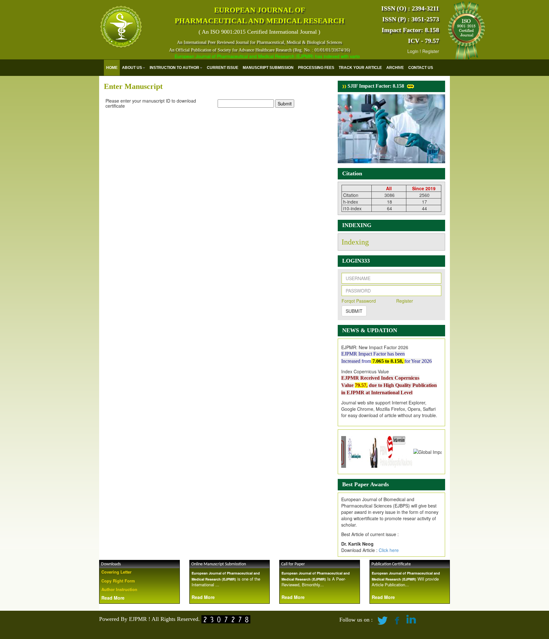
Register (430, 51)
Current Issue (222, 67)
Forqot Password (359, 301)
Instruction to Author (174, 67)
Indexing (355, 242)
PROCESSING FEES (316, 67)
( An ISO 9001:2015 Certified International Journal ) (259, 32)
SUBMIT (354, 311)
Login (412, 51)
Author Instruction (119, 589)
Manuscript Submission (268, 67)
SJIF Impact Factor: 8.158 (375, 86)
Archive (395, 67)
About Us (132, 67)
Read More (113, 598)
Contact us (420, 67)
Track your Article (360, 67)
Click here (389, 550)
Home (112, 67)
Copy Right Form (118, 581)
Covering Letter (116, 572)
